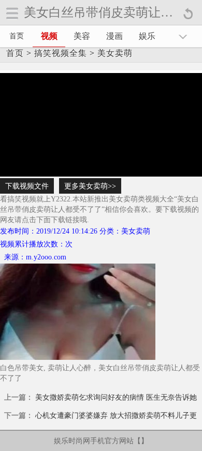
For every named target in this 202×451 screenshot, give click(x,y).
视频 (49, 36)
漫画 (114, 36)
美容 (82, 36)
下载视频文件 (27, 186)
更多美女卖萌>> (90, 186)
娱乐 (147, 36)
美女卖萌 (115, 53)
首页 (16, 36)
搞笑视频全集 (60, 53)
